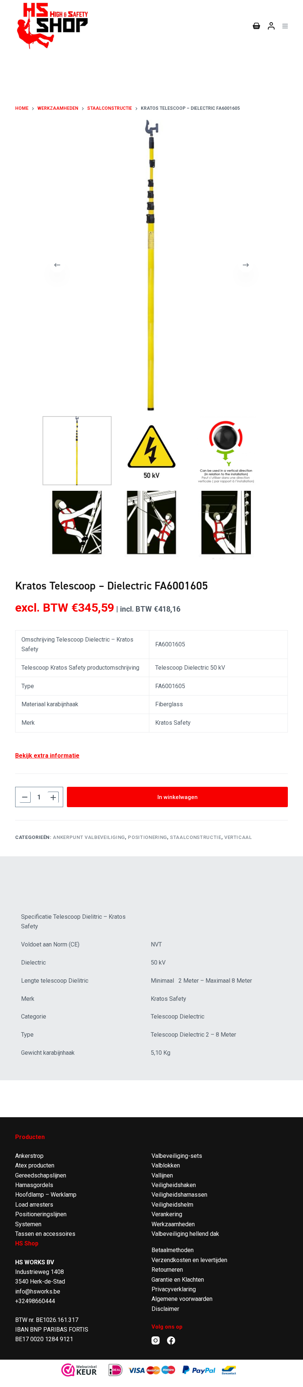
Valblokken (166, 1165)
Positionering (147, 837)
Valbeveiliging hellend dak (185, 1233)
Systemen (28, 1224)
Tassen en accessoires (45, 1233)
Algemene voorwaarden (182, 1298)
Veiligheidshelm (172, 1204)
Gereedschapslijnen (40, 1175)
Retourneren (167, 1269)
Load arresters (34, 1204)
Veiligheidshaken (174, 1185)
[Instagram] (156, 1340)
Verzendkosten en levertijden (189, 1260)
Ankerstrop (29, 1155)
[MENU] (285, 26)
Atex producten (34, 1165)
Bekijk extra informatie (47, 755)
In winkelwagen (177, 797)
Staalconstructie (195, 837)
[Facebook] (171, 1340)
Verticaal (238, 837)
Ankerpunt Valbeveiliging (89, 837)
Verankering (167, 1214)
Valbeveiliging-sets (177, 1155)
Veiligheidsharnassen (179, 1194)
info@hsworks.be (37, 1291)
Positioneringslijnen (41, 1214)
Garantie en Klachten (178, 1279)
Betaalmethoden (173, 1250)
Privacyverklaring (174, 1289)
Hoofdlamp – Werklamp (45, 1194)
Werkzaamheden (173, 1224)
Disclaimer (165, 1308)
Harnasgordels (34, 1185)
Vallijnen (162, 1175)
